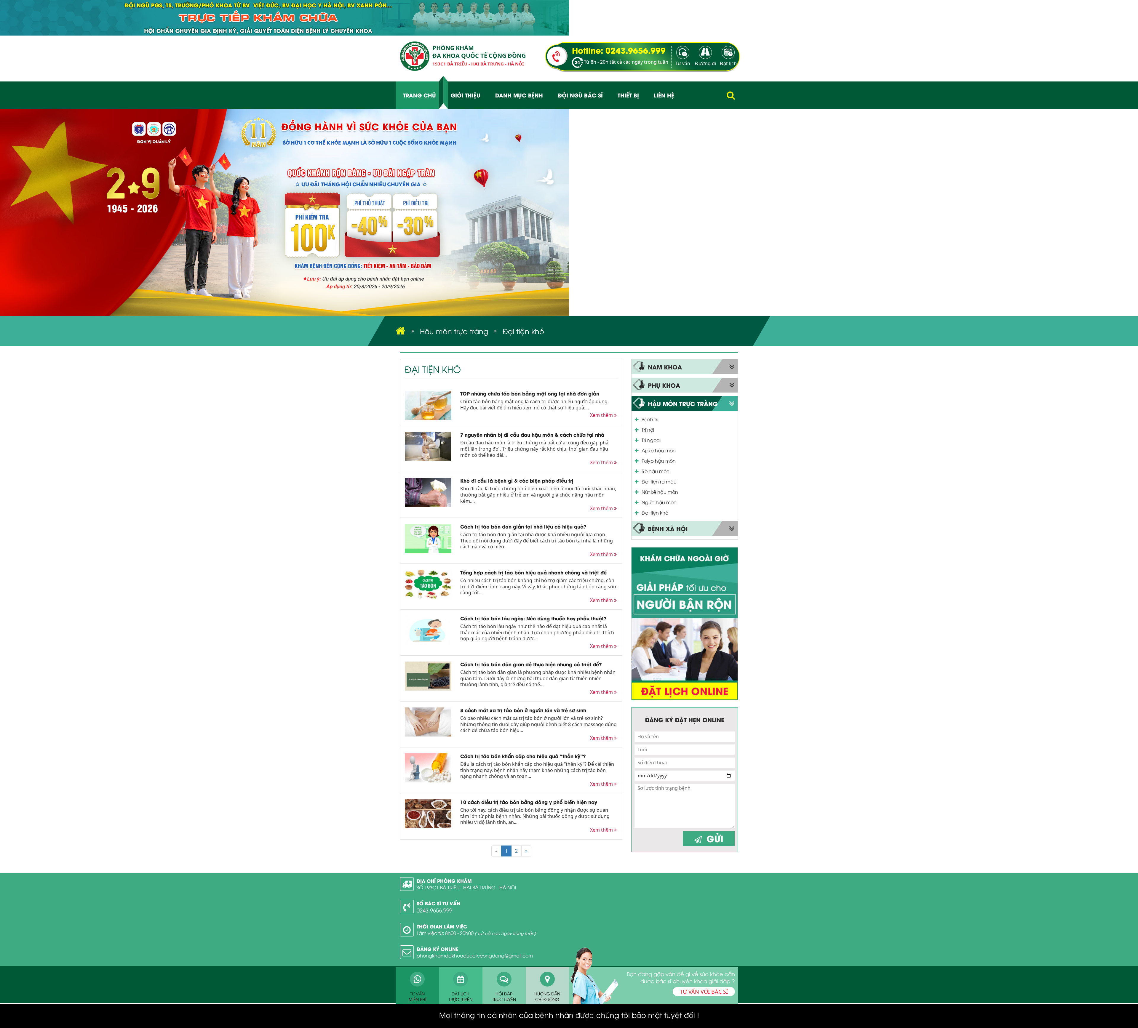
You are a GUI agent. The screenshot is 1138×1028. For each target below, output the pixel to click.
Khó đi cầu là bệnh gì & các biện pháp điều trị (516, 480)
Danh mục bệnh (519, 95)
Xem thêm (602, 415)
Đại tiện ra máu (659, 481)
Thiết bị (628, 95)
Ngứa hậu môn (659, 502)
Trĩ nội (648, 429)
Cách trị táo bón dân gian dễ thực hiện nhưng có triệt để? (531, 664)
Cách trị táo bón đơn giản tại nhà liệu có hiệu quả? (523, 526)
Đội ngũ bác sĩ (580, 95)
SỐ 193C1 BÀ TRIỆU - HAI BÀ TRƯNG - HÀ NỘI (466, 887)
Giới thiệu (465, 95)
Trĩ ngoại (651, 440)
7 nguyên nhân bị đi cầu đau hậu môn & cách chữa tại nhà (532, 434)
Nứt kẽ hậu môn (660, 492)
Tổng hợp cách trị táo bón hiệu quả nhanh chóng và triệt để (533, 572)
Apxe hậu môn (659, 450)
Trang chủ (419, 95)
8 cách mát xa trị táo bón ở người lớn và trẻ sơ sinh (523, 710)
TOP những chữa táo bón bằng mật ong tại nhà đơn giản (529, 393)
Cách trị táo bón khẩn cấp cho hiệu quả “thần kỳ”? (523, 755)
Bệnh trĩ (650, 419)
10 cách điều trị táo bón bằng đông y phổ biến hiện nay (528, 801)
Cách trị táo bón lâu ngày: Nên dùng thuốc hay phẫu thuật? (533, 618)
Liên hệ (664, 95)
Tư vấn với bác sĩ (704, 991)
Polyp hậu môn (659, 460)
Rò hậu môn (655, 471)
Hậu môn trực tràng (454, 331)
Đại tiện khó (655, 512)
